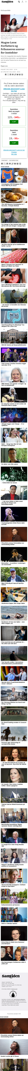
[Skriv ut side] (20, 74)
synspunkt (5, 160)
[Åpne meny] (25, 1)
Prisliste (14, 152)
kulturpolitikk (13, 160)
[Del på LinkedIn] (10, 74)
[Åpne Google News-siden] (22, 74)
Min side (14, 154)
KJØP (14, 122)
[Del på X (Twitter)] (8, 74)
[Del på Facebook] (6, 74)
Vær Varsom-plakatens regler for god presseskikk (13, 1000)
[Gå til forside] (8, 2)
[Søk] (19, 2)
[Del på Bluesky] (17, 74)
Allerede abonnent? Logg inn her (14, 90)
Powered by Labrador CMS (14, 1014)
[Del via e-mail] (13, 74)
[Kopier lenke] (15, 74)
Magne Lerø (14, 989)
